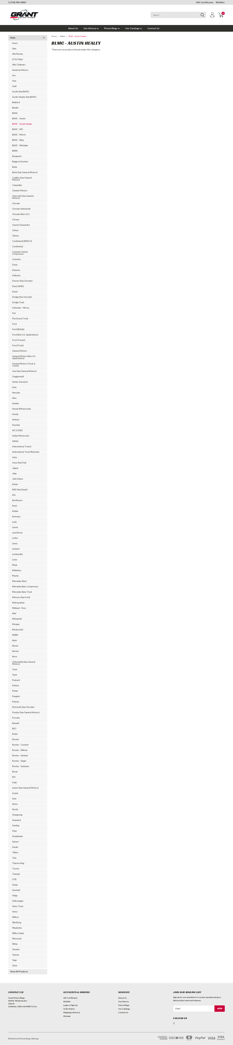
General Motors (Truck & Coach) (23, 364)
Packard (16, 680)
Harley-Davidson (20, 382)
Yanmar (15, 954)
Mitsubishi (17, 619)
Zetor (14, 965)
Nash (14, 640)
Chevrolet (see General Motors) (23, 197)
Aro (14, 75)
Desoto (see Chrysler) (22, 281)
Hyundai (16, 425)
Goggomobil (18, 376)
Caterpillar (17, 185)
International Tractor (22, 446)
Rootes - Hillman (19, 750)
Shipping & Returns (71, 1012)
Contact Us (153, 28)
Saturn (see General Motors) (25, 788)
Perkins (15, 685)
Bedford (16, 102)
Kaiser (15, 484)
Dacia (14, 264)
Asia (14, 81)
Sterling (15, 825)
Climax (15, 230)
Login (65, 1005)
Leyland (15, 549)
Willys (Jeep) (18, 933)
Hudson (15, 419)
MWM (15, 635)
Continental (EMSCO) (22, 241)
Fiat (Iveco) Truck (20, 318)
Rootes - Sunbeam (20, 766)
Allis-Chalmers (19, 64)
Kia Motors (17, 500)
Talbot (15, 852)
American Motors (20, 70)
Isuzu (14, 457)
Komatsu (16, 516)
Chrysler (16, 203)
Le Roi (15, 538)
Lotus (14, 559)
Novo (14, 656)
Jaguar (15, 468)
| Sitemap (35, 1038)
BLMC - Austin (18, 118)
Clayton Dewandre (21, 225)
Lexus (14, 543)
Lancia (15, 527)
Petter (15, 691)
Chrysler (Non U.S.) (20, 214)
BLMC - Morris (19, 134)
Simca (15, 804)
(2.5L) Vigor (17, 59)
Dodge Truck (18, 302)
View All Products (19, 971)
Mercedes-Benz (19, 581)
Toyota (15, 868)
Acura (15, 43)
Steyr (14, 831)
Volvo (15, 911)
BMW (14, 151)
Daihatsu (16, 275)
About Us (73, 28)
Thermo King (18, 863)
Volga (14, 895)
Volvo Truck (17, 906)
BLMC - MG (17, 129)
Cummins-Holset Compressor (20, 253)
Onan (14, 669)
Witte (14, 944)
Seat (14, 798)
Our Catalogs (132, 28)
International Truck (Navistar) (25, 452)
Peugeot (16, 696)
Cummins (16, 259)
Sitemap (66, 1016)
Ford (14, 324)
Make (13, 37)
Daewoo (16, 270)
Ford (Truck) (18, 345)
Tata (14, 858)
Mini (14, 613)
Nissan (15, 645)
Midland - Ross (19, 608)
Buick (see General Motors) (24, 172)
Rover (15, 771)
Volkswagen (17, 901)
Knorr (14, 505)
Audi (14, 86)
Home (54, 36)
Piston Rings (111, 28)
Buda (14, 167)
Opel (14, 674)
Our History (90, 28)
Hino (14, 398)
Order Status (69, 1009)
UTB (14, 879)
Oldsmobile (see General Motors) (23, 663)
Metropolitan (18, 602)
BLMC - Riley (18, 140)
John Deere (17, 479)
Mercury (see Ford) (21, 597)
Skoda (15, 809)
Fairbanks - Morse (20, 307)
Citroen (15, 219)
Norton (15, 651)
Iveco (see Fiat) (19, 462)
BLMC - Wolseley (20, 145)
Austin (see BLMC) (20, 91)
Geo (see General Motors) (24, 371)
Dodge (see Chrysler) (22, 297)
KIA (14, 495)
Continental (17, 246)
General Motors (19, 351)
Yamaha (15, 949)
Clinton (15, 235)
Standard (16, 820)
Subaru (15, 841)
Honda (15, 414)
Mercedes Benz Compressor (25, 586)
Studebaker (17, 836)
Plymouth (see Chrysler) (23, 707)
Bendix (15, 107)
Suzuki (15, 847)
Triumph (16, 874)
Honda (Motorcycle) (21, 409)
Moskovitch (17, 629)
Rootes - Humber (20, 755)
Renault (15, 723)
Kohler (15, 511)
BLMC (15, 113)
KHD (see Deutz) (20, 489)
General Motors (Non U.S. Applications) (24, 357)
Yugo (14, 960)
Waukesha (17, 928)
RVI (14, 777)
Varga (15, 884)
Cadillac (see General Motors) (22, 178)
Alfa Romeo (17, 54)
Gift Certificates (204, 2)
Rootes (15, 739)
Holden (15, 403)
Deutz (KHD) (18, 286)
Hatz (14, 387)
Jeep (14, 473)
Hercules (16, 392)
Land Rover (17, 532)
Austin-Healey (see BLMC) (24, 97)
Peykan (15, 701)
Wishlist (220, 2)
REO (14, 728)
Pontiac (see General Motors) (25, 712)
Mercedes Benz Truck (22, 592)
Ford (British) (18, 329)
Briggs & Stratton (20, 161)
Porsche (16, 718)
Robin (15, 734)
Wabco (15, 917)
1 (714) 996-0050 (17, 2)
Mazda (15, 575)
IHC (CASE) (17, 430)
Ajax (14, 48)
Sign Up (74, 1005)
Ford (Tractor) (18, 340)
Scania (15, 793)
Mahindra (16, 570)
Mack (14, 565)
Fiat (14, 313)
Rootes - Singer (19, 761)
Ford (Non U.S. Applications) (25, 334)
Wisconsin (17, 938)
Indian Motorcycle (20, 435)
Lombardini (17, 554)
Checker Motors (19, 190)
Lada (14, 522)
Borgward (16, 156)
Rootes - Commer (20, 744)
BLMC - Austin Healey (22, 124)
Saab (14, 782)
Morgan (15, 624)
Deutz (15, 291)
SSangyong (17, 814)
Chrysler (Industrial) (21, 208)
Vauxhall (16, 890)
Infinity (15, 441)
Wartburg (16, 922)
